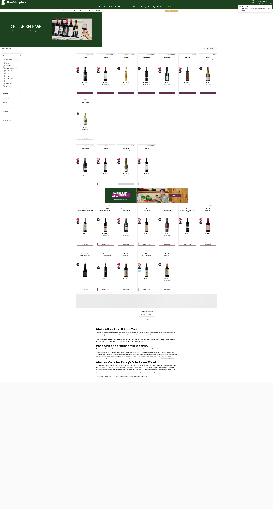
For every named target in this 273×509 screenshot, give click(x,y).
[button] (253, 2)
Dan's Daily (171, 7)
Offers (100, 7)
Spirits (111, 7)
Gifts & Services (161, 7)
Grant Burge (135, 367)
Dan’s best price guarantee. (167, 358)
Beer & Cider (118, 7)
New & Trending (141, 7)
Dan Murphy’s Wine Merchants (145, 373)
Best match (210, 48)
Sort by (203, 48)
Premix (126, 7)
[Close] (270, 6)
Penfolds (113, 367)
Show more (6, 89)
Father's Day (151, 7)
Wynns (117, 367)
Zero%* (133, 7)
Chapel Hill (129, 367)
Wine (105, 7)
